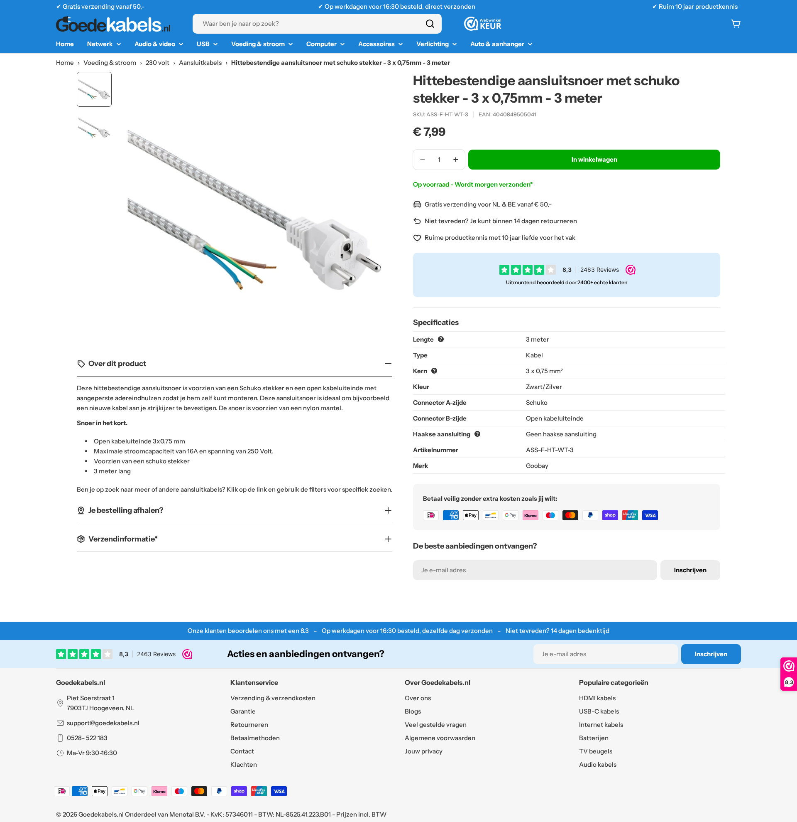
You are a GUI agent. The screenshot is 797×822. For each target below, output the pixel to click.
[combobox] (317, 24)
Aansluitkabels (200, 62)
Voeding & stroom (109, 62)
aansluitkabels (201, 489)
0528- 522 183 (87, 738)
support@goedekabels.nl (103, 723)
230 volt (157, 62)
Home (65, 62)
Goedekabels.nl (101, 814)
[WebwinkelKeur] (482, 24)
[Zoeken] (430, 24)
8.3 (305, 631)
